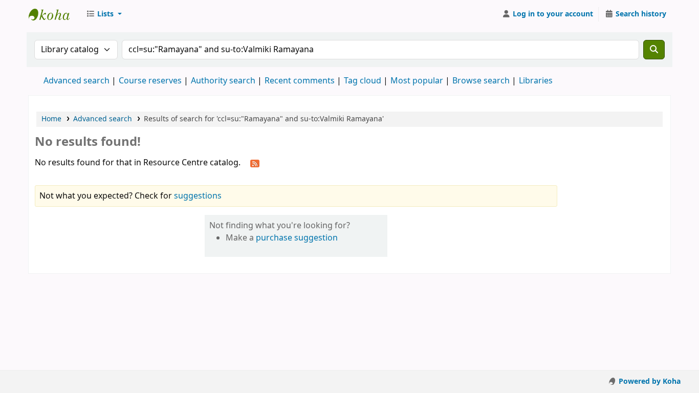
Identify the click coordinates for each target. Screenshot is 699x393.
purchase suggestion (297, 238)
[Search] (654, 49)
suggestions (198, 196)
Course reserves (150, 81)
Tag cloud (362, 81)
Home (51, 119)
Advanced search (76, 81)
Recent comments (300, 81)
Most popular (416, 81)
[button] (104, 14)
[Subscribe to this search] (255, 163)
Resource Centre (54, 14)
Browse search (481, 81)
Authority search (223, 81)
